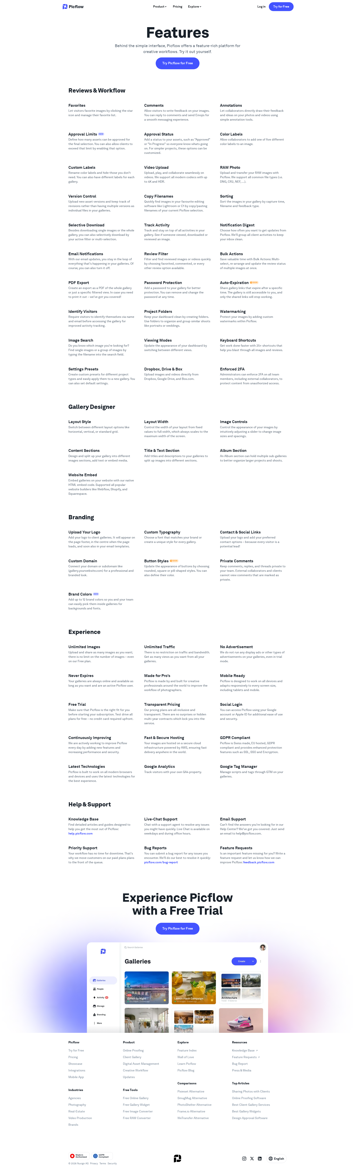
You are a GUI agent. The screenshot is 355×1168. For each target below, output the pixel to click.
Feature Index (187, 1050)
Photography (77, 1105)
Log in (261, 6)
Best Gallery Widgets (246, 1111)
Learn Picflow (187, 1064)
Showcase (75, 1064)
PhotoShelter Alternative (195, 1105)
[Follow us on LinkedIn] (259, 1158)
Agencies (74, 1098)
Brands (73, 1124)
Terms (102, 1163)
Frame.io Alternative (191, 1111)
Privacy (94, 1163)
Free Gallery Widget (136, 1105)
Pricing (73, 1057)
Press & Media (241, 1070)
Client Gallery (132, 1057)
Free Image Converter (138, 1111)
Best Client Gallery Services (251, 1105)
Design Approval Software (250, 1118)
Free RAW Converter (137, 1118)
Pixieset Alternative (191, 1091)
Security (112, 1163)
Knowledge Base (243, 1050)
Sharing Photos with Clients (251, 1091)
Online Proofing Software (249, 1098)
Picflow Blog (186, 1070)
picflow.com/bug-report (161, 862)
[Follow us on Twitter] (252, 1158)
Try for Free (281, 6)
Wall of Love (186, 1057)
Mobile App (76, 1077)
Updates (129, 1077)
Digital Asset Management (141, 1064)
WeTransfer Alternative (193, 1118)
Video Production (80, 1118)
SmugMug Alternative (192, 1098)
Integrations (76, 1070)
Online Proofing (133, 1050)
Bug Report (240, 1064)
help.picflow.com (80, 833)
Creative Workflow (135, 1070)
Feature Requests (244, 1057)
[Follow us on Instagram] (244, 1158)
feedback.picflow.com (258, 862)
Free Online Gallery (135, 1098)
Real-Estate (76, 1111)
